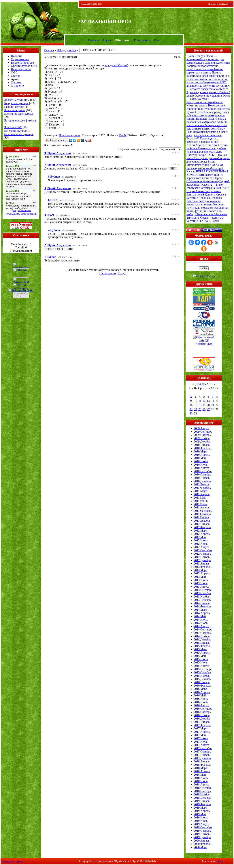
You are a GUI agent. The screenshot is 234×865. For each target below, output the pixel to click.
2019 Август (201, 824)
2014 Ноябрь (202, 636)
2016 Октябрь (202, 711)
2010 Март (200, 451)
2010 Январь (202, 444)
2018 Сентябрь (203, 787)
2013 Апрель (202, 573)
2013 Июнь (201, 580)
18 (199, 405)
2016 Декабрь (202, 718)
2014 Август (201, 626)
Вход (157, 40)
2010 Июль (200, 464)
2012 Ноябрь (202, 556)
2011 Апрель (202, 494)
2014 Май (200, 616)
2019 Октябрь (202, 830)
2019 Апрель (202, 810)
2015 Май (200, 655)
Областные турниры (16, 99)
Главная (93, 40)
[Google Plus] (90, 140)
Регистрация (142, 40)
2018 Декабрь (202, 797)
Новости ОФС (13, 127)
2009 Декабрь (202, 441)
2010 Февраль (202, 448)
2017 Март (200, 728)
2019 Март (200, 807)
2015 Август (201, 665)
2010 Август (201, 467)
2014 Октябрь (202, 632)
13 (208, 400)
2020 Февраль (202, 843)
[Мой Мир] (82, 140)
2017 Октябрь (202, 751)
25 (199, 409)
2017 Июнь (201, 738)
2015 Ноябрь (202, 675)
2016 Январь (202, 682)
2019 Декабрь (202, 837)
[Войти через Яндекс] (210, 242)
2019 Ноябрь (202, 834)
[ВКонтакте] (71, 140)
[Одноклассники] (78, 140)
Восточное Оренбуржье (18, 113)
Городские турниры (16, 103)
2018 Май (200, 774)
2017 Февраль (202, 725)
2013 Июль (200, 583)
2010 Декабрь (202, 481)
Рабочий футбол (14, 106)
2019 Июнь (201, 817)
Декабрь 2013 (203, 384)
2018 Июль (200, 781)
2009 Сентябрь (203, 431)
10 (195, 400)
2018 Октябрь (202, 791)
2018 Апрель (202, 771)
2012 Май (200, 537)
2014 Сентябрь (203, 629)
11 (200, 400)
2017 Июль (200, 741)
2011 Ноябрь (201, 517)
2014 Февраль (202, 606)
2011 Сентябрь (203, 510)
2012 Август (201, 547)
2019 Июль (200, 820)
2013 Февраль (202, 566)
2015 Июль (200, 662)
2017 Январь (202, 721)
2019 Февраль (202, 804)
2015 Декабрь (202, 678)
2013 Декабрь (202, 599)
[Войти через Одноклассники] (204, 249)
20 (208, 405)
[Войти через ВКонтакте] (197, 242)
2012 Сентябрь (203, 550)
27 (208, 409)
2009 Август (201, 428)
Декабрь (70, 50)
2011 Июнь (200, 500)
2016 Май (200, 695)
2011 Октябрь (202, 514)
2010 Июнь (201, 461)
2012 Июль (200, 543)
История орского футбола (20, 120)
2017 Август (201, 744)
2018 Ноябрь (202, 794)
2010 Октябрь (202, 474)
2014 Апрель (202, 613)
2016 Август (201, 705)
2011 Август (201, 507)
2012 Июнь (201, 540)
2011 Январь (201, 484)
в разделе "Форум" (116, 65)
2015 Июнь (201, 659)
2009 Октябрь (202, 434)
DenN (122, 135)
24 (195, 409)
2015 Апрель (202, 652)
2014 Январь (202, 603)
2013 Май (200, 576)
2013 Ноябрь (202, 596)
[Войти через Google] (216, 242)
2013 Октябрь (202, 593)
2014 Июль (200, 622)
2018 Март (200, 768)
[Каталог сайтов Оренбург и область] (21, 298)
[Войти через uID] (191, 242)
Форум (106, 40)
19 (204, 405)
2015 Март (200, 649)
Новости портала (14, 110)
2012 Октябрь (202, 553)
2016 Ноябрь (202, 715)
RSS (230, 4)
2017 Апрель (202, 731)
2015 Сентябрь (203, 669)
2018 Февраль (202, 764)
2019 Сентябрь (203, 827)
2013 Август (201, 586)
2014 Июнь (201, 619)
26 (204, 409)
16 (191, 405)
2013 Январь (202, 563)
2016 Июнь (201, 698)
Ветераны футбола (15, 130)
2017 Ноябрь (202, 754)
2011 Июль (200, 504)
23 (191, 409)
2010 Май (200, 458)
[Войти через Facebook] (203, 242)
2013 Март (200, 570)
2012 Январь (202, 523)
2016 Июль (200, 702)
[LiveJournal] (86, 140)
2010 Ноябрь (202, 477)
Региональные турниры (18, 134)
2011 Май (200, 497)
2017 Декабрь (202, 758)
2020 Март (200, 847)
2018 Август (201, 784)
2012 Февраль (202, 527)
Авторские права (12, 861)
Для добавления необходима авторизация (21, 212)
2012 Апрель (202, 533)
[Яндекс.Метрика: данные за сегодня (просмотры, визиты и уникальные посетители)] (21, 265)
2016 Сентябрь (203, 708)
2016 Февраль (202, 685)
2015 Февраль (202, 646)
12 (204, 400)
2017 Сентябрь (203, 748)
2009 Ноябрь (202, 438)
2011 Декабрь (202, 520)
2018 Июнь (201, 777)
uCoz (220, 861)
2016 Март (200, 688)
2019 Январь (202, 801)
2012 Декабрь (202, 560)
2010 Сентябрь (203, 471)
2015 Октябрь (202, 672)
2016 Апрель (202, 692)
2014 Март (200, 609)
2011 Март (200, 491)
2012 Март (200, 530)
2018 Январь (202, 761)
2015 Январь (202, 642)
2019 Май (200, 814)
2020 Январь (202, 840)
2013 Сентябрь (203, 589)
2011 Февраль (202, 487)
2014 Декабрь (202, 639)
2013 (60, 50)
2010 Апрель (202, 454)
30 (191, 413)
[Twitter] (75, 140)
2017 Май (200, 735)
